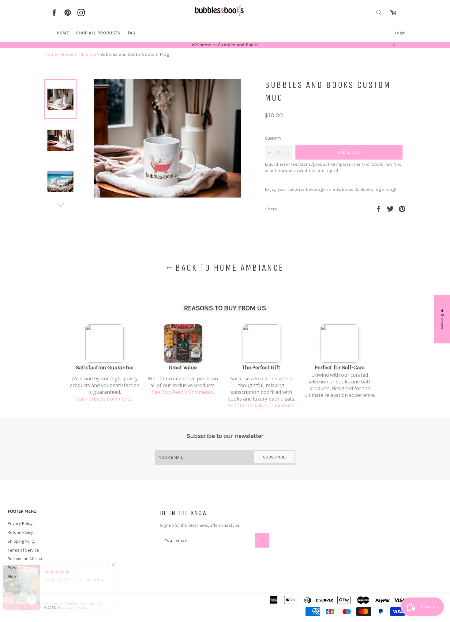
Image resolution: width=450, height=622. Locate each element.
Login (400, 33)
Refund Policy (20, 532)
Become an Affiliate (25, 558)
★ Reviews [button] (442, 319)
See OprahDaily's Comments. (261, 405)
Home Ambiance (78, 54)
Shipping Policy (22, 541)
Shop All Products (98, 33)
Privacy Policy (20, 523)
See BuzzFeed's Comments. (183, 392)
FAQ (132, 33)
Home (63, 33)
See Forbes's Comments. (105, 398)
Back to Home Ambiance (228, 267)
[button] (122, 564)
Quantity (273, 138)
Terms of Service (23, 550)
